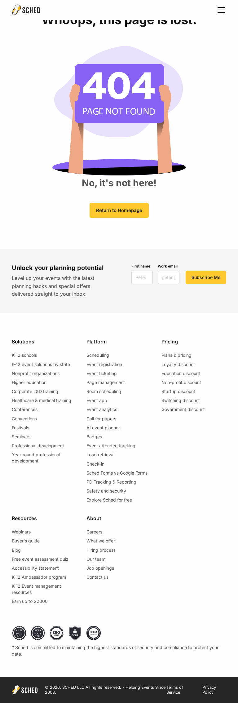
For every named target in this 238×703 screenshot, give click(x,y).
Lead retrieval (100, 454)
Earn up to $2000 (30, 601)
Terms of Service (174, 690)
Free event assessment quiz (40, 559)
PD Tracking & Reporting (111, 481)
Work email (168, 266)
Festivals (20, 427)
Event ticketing (101, 373)
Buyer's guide (26, 540)
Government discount (183, 409)
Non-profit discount (181, 382)
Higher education (29, 382)
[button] (220, 9)
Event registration (104, 364)
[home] (26, 9)
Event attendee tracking (110, 445)
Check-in (95, 463)
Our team (95, 559)
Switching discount (180, 400)
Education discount (180, 373)
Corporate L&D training (35, 391)
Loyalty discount (178, 364)
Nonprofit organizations (36, 373)
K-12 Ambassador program (39, 577)
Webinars (21, 531)
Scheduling (97, 355)
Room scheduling (103, 391)
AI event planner (103, 427)
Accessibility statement (35, 568)
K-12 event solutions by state (41, 364)
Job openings (100, 568)
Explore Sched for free (109, 499)
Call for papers (101, 418)
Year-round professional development (36, 457)
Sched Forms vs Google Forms (117, 472)
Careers (94, 531)
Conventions (24, 418)
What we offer (100, 540)
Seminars (21, 436)
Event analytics (101, 409)
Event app (96, 400)
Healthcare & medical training (41, 400)
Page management (105, 382)
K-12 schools (24, 355)
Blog (16, 550)
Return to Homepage (119, 210)
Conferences (24, 409)
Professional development (38, 445)
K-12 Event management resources (36, 589)
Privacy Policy (209, 690)
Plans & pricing (176, 355)
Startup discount (178, 391)
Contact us (97, 577)
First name (140, 266)
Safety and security (106, 490)
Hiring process (101, 550)
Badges (94, 436)
